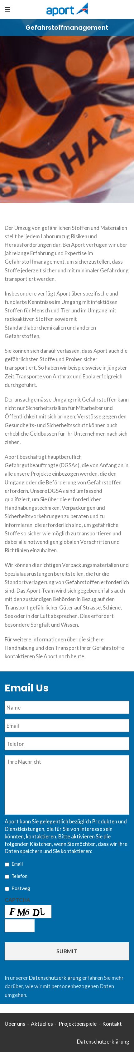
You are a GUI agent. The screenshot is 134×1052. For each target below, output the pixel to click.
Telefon (19, 876)
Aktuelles (42, 1023)
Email (17, 864)
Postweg (21, 888)
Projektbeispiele (78, 1023)
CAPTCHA (17, 900)
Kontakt (112, 1023)
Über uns (15, 1023)
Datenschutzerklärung (55, 977)
